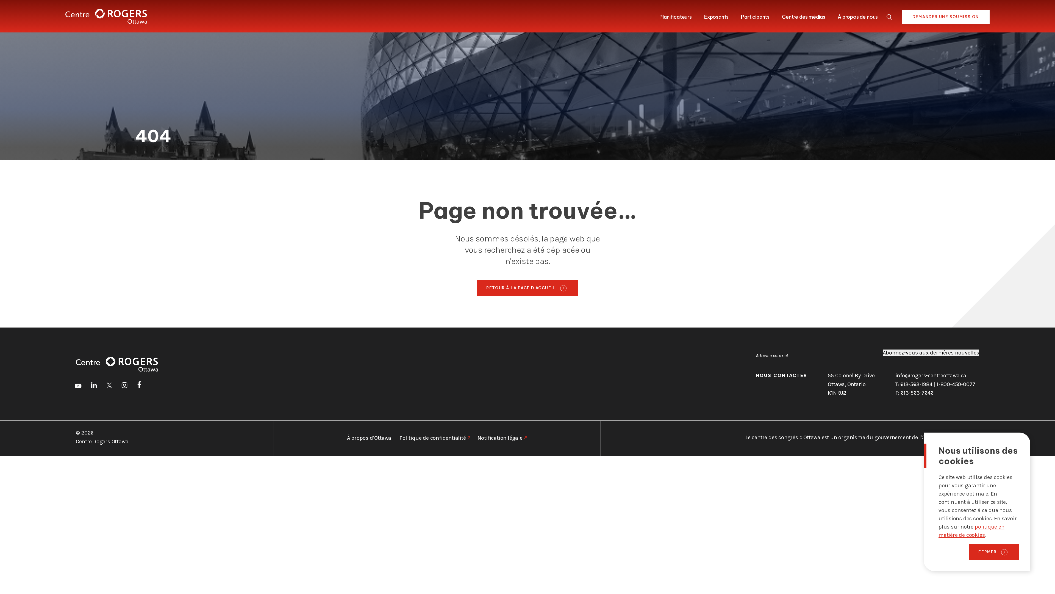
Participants (755, 17)
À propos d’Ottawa (369, 438)
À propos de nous (858, 17)
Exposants (716, 17)
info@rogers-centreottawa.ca (931, 375)
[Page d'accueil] (106, 16)
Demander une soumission (945, 16)
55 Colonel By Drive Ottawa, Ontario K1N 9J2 (851, 384)
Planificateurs (675, 17)
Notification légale (500, 438)
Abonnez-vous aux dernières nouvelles (931, 353)
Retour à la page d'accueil (521, 287)
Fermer (987, 551)
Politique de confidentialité (432, 438)
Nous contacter (781, 375)
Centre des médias (803, 17)
